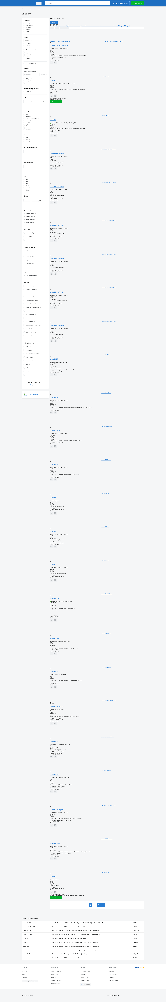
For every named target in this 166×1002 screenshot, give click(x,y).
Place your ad (56, 101)
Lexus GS (53, 531)
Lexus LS (53, 877)
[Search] (47, 3)
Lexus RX (53, 80)
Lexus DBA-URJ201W (57, 153)
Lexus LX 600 (54, 638)
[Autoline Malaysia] (28, 3)
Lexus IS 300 (54, 397)
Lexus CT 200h (55, 431)
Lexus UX (53, 564)
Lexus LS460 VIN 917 (57, 706)
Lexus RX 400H (55, 598)
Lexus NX (53, 120)
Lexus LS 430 (54, 671)
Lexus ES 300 (54, 464)
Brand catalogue (55, 983)
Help (23, 974)
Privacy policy (54, 974)
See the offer (55, 898)
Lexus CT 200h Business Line (59, 46)
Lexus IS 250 (54, 359)
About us (24, 971)
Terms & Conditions (56, 971)
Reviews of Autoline (56, 980)
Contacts (24, 977)
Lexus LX (53, 498)
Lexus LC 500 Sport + (57, 810)
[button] (51, 62)
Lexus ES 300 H (55, 843)
